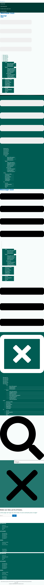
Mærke (6, 67)
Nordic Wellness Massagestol (9, 73)
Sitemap (6, 90)
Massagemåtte (5, 57)
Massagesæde (6, 153)
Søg (13, 462)
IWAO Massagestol (10, 71)
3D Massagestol (10, 66)
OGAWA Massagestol (11, 69)
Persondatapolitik (8, 89)
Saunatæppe (7, 83)
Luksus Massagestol (11, 74)
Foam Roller (7, 175)
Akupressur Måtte (8, 79)
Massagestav (5, 58)
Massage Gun (2, 1)
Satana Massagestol (11, 68)
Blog (6, 92)
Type (6, 62)
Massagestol (5, 61)
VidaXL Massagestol (11, 77)
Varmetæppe (7, 180)
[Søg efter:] (6, 515)
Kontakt (6, 88)
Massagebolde (5, 56)
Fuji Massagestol (10, 76)
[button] (16, 36)
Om (3, 87)
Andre (4, 78)
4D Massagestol (10, 64)
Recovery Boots (8, 82)
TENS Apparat (7, 84)
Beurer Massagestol (11, 63)
